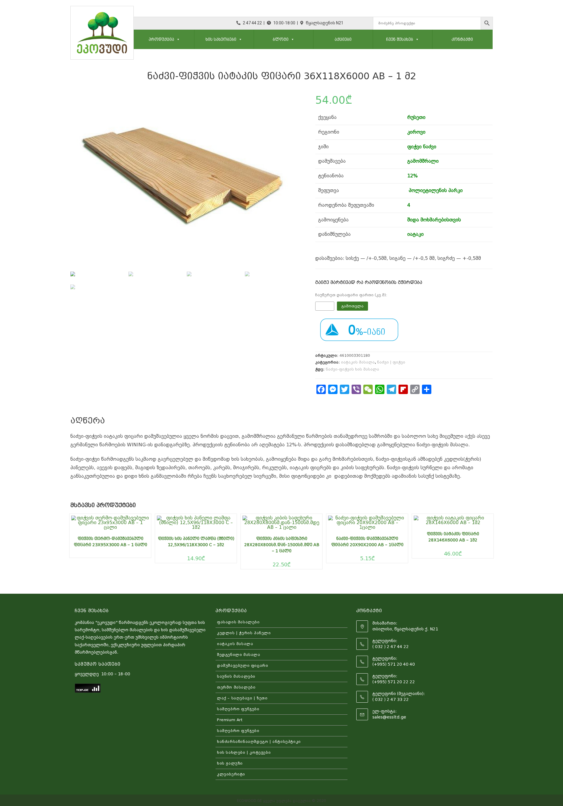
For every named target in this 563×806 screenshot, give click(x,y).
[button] (177, 39)
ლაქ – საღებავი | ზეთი (242, 698)
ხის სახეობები (221, 39)
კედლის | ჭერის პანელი (244, 633)
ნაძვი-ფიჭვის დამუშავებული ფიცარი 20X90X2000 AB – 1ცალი (367, 541)
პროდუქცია (161, 39)
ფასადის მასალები (238, 622)
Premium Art (230, 720)
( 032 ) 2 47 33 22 (390, 699)
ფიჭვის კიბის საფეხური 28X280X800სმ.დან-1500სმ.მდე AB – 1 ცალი (281, 544)
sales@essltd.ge (389, 717)
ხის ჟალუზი (230, 763)
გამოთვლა (352, 306)
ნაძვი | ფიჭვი (391, 362)
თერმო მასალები (236, 687)
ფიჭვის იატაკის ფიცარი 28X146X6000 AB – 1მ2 (453, 536)
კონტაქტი (462, 39)
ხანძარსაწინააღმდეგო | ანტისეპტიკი (259, 741)
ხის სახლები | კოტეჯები (244, 752)
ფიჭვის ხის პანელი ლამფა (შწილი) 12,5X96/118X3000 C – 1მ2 (196, 541)
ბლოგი (281, 39)
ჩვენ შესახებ (399, 39)
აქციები (343, 39)
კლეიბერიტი (231, 774)
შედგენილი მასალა (238, 654)
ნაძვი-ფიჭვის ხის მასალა (352, 369)
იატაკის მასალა (358, 362)
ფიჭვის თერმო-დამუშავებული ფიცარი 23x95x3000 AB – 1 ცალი (110, 541)
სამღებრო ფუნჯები (238, 709)
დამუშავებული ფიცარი (242, 665)
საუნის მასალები (236, 676)
